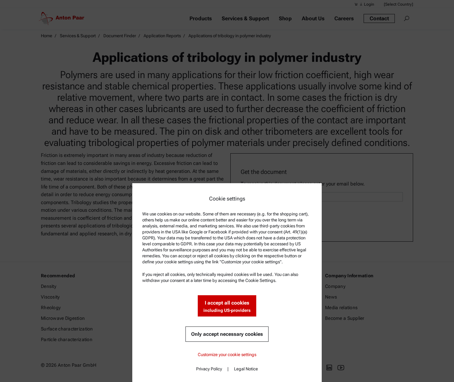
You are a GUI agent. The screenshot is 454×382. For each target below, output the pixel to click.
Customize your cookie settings (227, 354)
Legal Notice (246, 368)
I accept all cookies (227, 306)
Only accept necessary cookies (227, 334)
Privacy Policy (209, 368)
